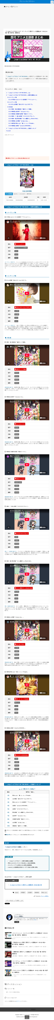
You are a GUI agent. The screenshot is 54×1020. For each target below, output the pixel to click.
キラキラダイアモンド (22, 533)
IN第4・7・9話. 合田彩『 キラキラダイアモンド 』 (21, 116)
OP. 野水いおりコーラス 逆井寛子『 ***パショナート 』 (22, 99)
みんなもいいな (20, 424)
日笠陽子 (30, 892)
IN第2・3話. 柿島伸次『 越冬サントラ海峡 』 (20, 109)
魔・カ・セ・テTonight (22, 699)
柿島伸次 (37, 892)
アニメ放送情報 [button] (9, 193)
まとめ (8, 130)
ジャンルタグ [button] (22, 193)
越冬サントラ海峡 (21, 369)
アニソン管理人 (45, 896)
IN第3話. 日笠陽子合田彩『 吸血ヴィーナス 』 (20, 113)
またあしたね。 (20, 644)
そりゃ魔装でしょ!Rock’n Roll (24, 588)
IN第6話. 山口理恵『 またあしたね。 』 (19, 121)
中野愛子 (23, 892)
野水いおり (44, 892)
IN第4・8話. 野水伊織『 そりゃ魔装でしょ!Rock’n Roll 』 (23, 118)
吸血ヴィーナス (20, 478)
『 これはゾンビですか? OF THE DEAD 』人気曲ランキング (21, 128)
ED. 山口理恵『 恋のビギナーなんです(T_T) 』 (20, 104)
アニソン (15, 6)
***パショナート (20, 244)
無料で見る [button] (29, 193)
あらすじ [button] (16, 193)
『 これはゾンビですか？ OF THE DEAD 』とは (18, 92)
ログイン (18, 1001)
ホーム (7, 6)
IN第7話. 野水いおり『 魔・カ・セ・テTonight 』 (21, 123)
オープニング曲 (12, 97)
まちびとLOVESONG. (22, 755)
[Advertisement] (27, 18)
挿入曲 (10, 106)
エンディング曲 (12, 102)
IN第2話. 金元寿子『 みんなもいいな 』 (19, 111)
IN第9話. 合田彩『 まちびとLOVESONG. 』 (20, 125)
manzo (16, 892)
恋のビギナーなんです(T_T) (23, 307)
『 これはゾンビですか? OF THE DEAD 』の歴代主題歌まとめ (21, 95)
